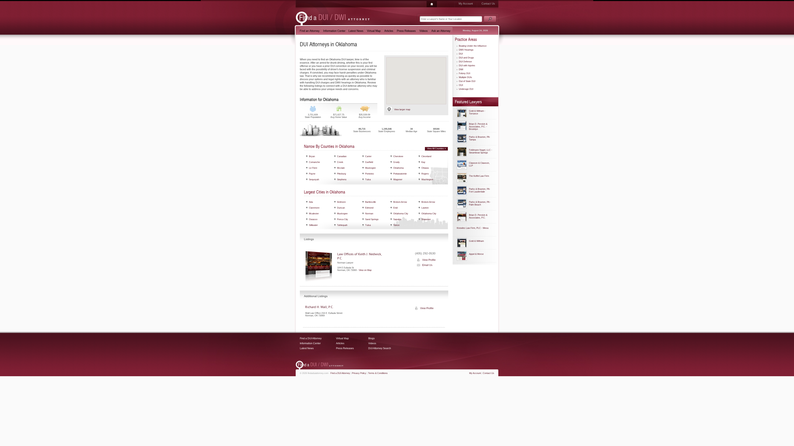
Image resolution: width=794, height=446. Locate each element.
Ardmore (341, 202)
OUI (461, 85)
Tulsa (368, 179)
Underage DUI (466, 89)
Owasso (313, 219)
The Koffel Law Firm (479, 176)
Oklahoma (398, 168)
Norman (369, 213)
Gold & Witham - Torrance (477, 112)
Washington (427, 179)
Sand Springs (372, 219)
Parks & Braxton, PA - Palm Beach (480, 203)
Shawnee (426, 219)
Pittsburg (341, 173)
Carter (368, 156)
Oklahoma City (400, 213)
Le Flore (313, 168)
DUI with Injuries (467, 65)
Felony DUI (464, 73)
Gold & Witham (476, 241)
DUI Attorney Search (379, 348)
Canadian (342, 156)
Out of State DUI (467, 81)
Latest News (307, 348)
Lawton (425, 207)
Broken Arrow (400, 202)
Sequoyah (314, 179)
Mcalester (314, 213)
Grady (396, 162)
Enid (395, 207)
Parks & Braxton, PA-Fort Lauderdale (479, 190)
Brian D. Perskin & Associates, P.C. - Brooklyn (478, 126)
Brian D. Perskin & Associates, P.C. (478, 216)
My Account (466, 3)
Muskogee (370, 168)
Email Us (427, 265)
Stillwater (313, 225)
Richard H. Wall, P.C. (319, 307)
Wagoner (397, 179)
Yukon (396, 225)
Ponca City (342, 219)
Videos (372, 343)
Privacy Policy (359, 373)
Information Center (310, 343)
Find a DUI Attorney (311, 338)
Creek (340, 162)
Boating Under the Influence (473, 46)
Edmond (369, 207)
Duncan (341, 207)
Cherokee (398, 156)
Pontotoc (369, 173)
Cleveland (426, 156)
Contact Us (488, 3)
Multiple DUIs (465, 77)
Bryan (312, 156)
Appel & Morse (476, 254)
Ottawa (425, 168)
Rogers (425, 173)
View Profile (429, 260)
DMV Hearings (466, 50)
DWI (461, 69)
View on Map (365, 270)
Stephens (342, 179)
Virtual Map (342, 338)
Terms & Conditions (378, 373)
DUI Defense (465, 61)
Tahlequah (342, 225)
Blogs (371, 338)
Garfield (369, 162)
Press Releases (345, 348)
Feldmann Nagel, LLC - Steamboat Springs (480, 151)
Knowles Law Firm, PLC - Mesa (472, 228)
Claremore (314, 207)
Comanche (314, 162)
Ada (311, 202)
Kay (423, 162)
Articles (340, 343)
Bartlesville (370, 202)
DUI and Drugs (466, 57)
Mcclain (341, 168)
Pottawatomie (400, 173)
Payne (312, 173)
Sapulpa (397, 219)
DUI (461, 53)
